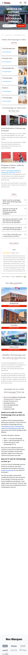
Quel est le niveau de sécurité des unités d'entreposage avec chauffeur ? (10, 211)
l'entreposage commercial (8, 173)
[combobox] (14, 25)
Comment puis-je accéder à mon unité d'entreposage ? (12, 228)
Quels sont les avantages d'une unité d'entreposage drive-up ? (12, 202)
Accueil (3, 35)
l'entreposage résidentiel (13, 171)
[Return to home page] (7, 3)
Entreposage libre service (8, 35)
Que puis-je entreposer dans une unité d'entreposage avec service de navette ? (13, 221)
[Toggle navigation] (2, 2)
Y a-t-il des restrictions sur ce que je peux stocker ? (12, 235)
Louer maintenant (6, 52)
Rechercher (21, 26)
